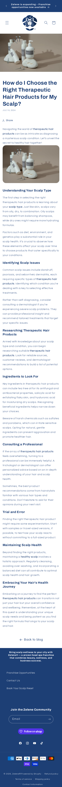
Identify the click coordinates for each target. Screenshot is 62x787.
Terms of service (23, 779)
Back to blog (33, 639)
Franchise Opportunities (21, 673)
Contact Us (13, 680)
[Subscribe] (49, 719)
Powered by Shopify (31, 774)
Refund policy (51, 774)
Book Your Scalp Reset (20, 688)
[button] (7, 23)
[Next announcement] (55, 6)
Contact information (32, 784)
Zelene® (16, 774)
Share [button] (9, 120)
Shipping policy (42, 779)
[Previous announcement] (6, 6)
